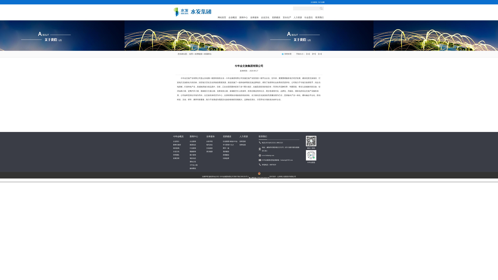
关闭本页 (288, 54)
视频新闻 (193, 151)
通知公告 (193, 162)
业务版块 (210, 136)
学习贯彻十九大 (228, 145)
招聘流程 (243, 141)
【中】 (314, 54)
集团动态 (193, 145)
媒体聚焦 (193, 168)
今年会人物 (194, 165)
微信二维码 (311, 148)
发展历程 (176, 158)
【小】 (320, 54)
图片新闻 (193, 155)
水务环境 (209, 141)
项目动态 (193, 158)
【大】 (308, 54)
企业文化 (176, 151)
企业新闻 (193, 141)
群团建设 (226, 155)
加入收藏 (321, 2)
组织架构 (176, 148)
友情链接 (198, 54)
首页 (191, 54)
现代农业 (209, 145)
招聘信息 (243, 145)
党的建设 (226, 151)
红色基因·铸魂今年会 (230, 141)
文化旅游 (209, 148)
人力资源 (244, 136)
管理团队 (176, 155)
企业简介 (176, 141)
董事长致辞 (177, 145)
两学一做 (226, 148)
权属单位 (208, 54)
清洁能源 (209, 151)
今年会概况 (178, 136)
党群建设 (227, 136)
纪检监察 (226, 158)
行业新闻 (193, 148)
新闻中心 (194, 136)
